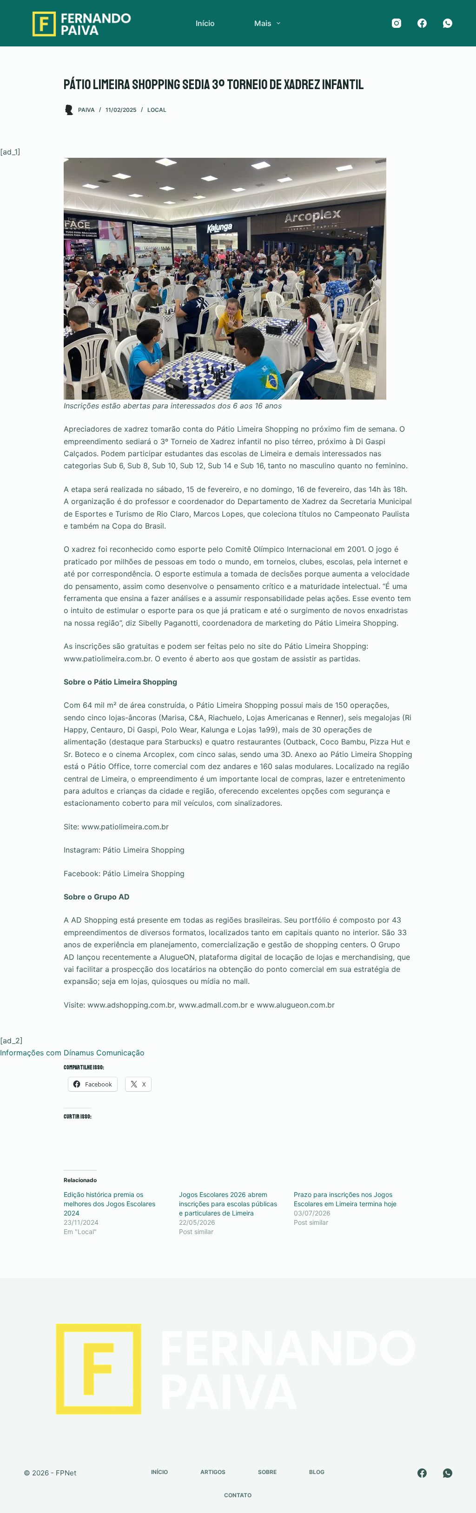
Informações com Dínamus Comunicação (72, 1052)
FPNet (66, 1472)
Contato (237, 1495)
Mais (262, 23)
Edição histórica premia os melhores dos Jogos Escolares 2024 (109, 1203)
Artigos (212, 1471)
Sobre (267, 1471)
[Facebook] (422, 23)
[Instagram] (396, 23)
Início (205, 23)
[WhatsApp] (447, 23)
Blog (316, 1471)
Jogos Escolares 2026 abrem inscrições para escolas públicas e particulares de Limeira (228, 1203)
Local (156, 109)
